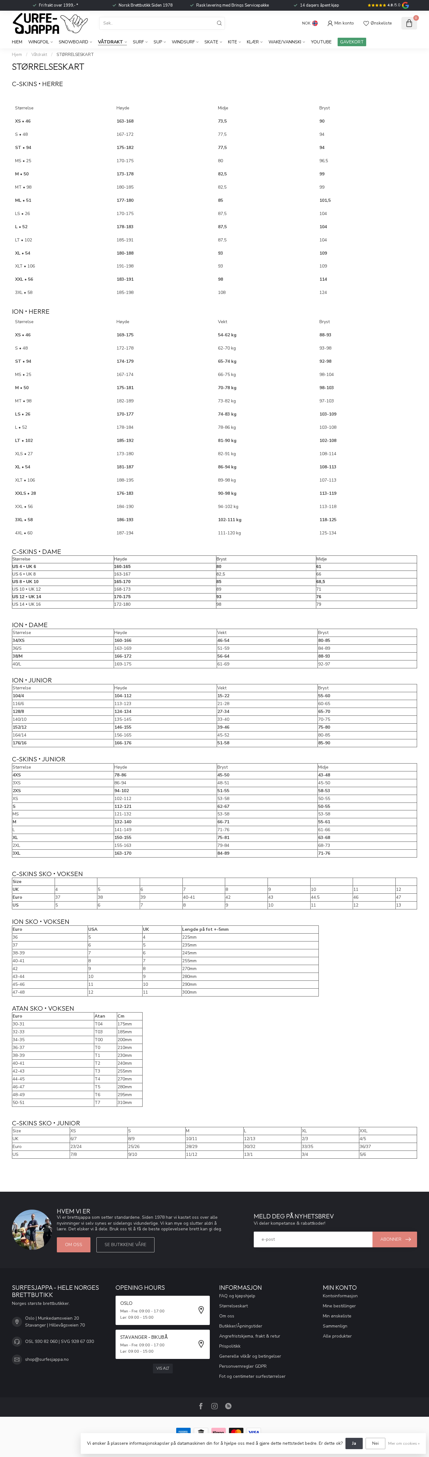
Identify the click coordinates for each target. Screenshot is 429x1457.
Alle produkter (337, 1336)
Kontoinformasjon (340, 1296)
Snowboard (73, 42)
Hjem (17, 42)
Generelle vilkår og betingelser (250, 1356)
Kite (232, 42)
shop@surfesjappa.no (47, 1359)
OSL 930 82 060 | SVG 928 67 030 (59, 1341)
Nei (375, 1443)
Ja (354, 1443)
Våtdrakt (110, 42)
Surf (138, 42)
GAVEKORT (352, 42)
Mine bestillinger (339, 1306)
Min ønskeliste (337, 1316)
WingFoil (38, 42)
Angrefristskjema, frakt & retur (249, 1336)
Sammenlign (335, 1326)
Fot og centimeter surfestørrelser (252, 1376)
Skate (211, 42)
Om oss (73, 1245)
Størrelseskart (233, 1306)
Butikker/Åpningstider (240, 1326)
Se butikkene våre (125, 1245)
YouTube (321, 42)
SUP (158, 42)
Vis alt (162, 1368)
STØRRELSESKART (75, 55)
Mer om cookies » (404, 1443)
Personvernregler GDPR (243, 1366)
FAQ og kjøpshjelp (237, 1296)
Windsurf (183, 42)
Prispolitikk (230, 1346)
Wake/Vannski (285, 42)
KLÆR (253, 42)
